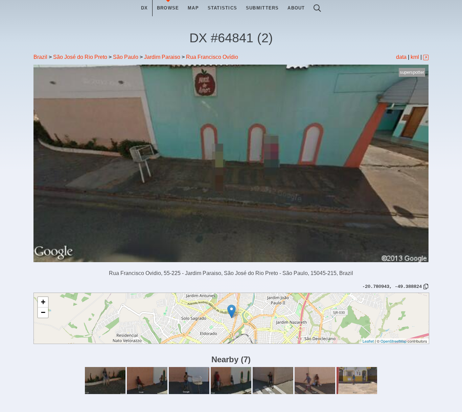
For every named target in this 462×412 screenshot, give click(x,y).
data (401, 57)
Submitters (262, 7)
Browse (168, 7)
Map (193, 7)
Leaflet (368, 341)
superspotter (412, 72)
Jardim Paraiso (162, 57)
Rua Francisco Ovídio (212, 57)
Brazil (40, 57)
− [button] (43, 312)
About (296, 7)
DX (144, 7)
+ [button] (43, 302)
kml (415, 57)
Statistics (222, 7)
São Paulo (125, 57)
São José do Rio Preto (80, 57)
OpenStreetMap (393, 341)
